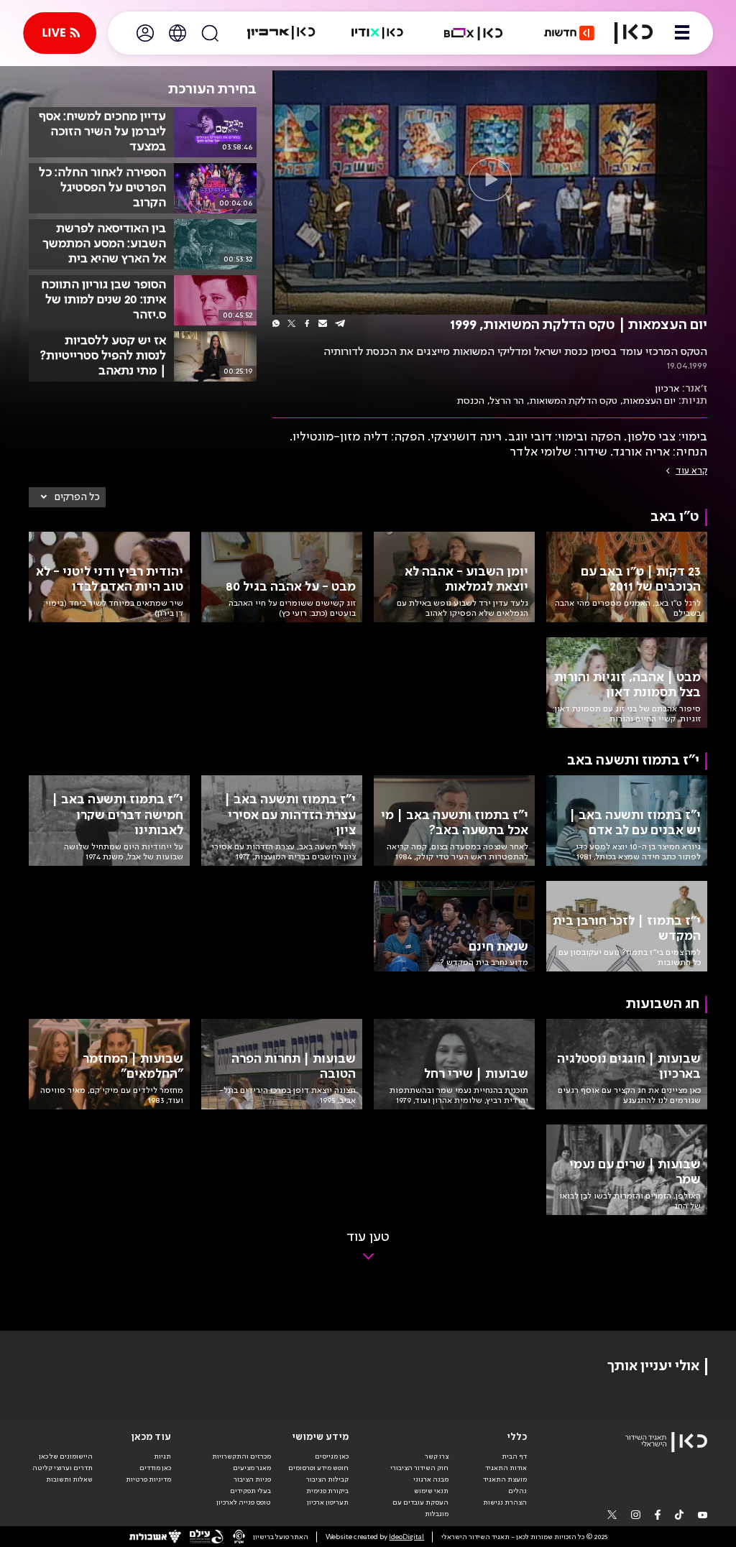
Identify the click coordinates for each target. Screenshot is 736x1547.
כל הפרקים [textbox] (77, 497)
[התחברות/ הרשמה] (145, 33)
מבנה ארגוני (430, 1479)
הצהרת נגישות (505, 1502)
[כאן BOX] (473, 33)
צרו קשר (436, 1456)
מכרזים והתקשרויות (241, 1456)
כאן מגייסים (332, 1456)
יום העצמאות (649, 401)
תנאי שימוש (431, 1491)
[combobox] (67, 497)
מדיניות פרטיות (148, 1479)
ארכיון (667, 389)
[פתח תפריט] (682, 33)
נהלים (517, 1491)
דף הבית (514, 1456)
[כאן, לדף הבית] (634, 33)
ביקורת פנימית (327, 1491)
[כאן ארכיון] (281, 33)
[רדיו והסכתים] (377, 33)
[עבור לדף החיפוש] (210, 33)
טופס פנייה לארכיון (243, 1502)
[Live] (59, 33)
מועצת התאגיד (505, 1479)
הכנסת (470, 401)
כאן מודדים (155, 1468)
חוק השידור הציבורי (419, 1468)
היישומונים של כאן (66, 1456)
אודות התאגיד (506, 1468)
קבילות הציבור (327, 1479)
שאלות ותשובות (69, 1479)
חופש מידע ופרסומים (318, 1468)
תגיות (162, 1456)
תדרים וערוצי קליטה (62, 1468)
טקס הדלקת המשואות (573, 401)
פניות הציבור (252, 1479)
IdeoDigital (406, 1537)
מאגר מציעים (252, 1468)
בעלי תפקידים (250, 1491)
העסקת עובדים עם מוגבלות (420, 1508)
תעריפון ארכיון (328, 1502)
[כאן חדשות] (569, 33)
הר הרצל (507, 401)
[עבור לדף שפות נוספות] (177, 33)
